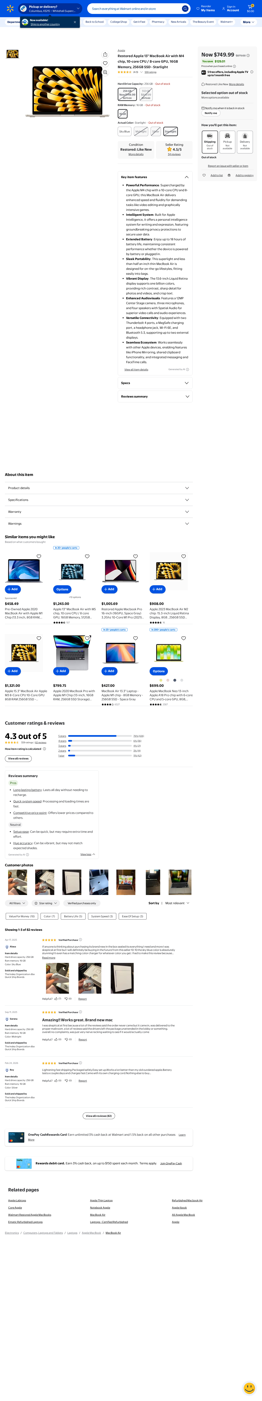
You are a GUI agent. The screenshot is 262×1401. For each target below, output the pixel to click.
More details (136, 154)
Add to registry (245, 175)
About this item (19, 474)
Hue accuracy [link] (23, 843)
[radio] (127, 94)
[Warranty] (187, 511)
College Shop (118, 21)
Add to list (217, 175)
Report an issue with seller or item (228, 165)
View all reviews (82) (99, 1115)
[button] (206, 8)
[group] (137, 72)
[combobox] (139, 8)
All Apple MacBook (183, 1214)
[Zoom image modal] (105, 72)
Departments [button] (15, 22)
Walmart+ (226, 21)
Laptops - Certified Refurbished (109, 1222)
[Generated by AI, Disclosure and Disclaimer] (187, 369)
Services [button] (41, 22)
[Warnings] (187, 523)
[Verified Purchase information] (80, 939)
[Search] (185, 8)
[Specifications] (187, 500)
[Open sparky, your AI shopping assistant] (249, 1388)
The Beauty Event (203, 21)
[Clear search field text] (176, 8)
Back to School (95, 21)
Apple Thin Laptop (101, 1200)
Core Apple (15, 1207)
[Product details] (187, 488)
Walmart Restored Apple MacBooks (29, 1214)
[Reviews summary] (141, 72)
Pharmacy (158, 21)
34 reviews (174, 154)
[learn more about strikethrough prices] (248, 55)
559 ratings (150, 72)
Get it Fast (139, 21)
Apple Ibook (179, 1207)
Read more (48, 957)
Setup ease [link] (21, 832)
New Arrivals (178, 21)
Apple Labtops (17, 1200)
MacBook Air (97, 1214)
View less (85, 854)
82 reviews (40, 742)
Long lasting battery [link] (27, 790)
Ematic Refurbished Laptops (25, 1222)
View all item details (136, 369)
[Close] (75, 22)
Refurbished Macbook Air (187, 1200)
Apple (121, 50)
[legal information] (234, 66)
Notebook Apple (100, 1207)
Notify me (211, 113)
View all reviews (18, 758)
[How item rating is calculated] (44, 748)
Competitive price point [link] (30, 813)
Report (82, 998)
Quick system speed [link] (27, 801)
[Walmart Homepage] (10, 8)
